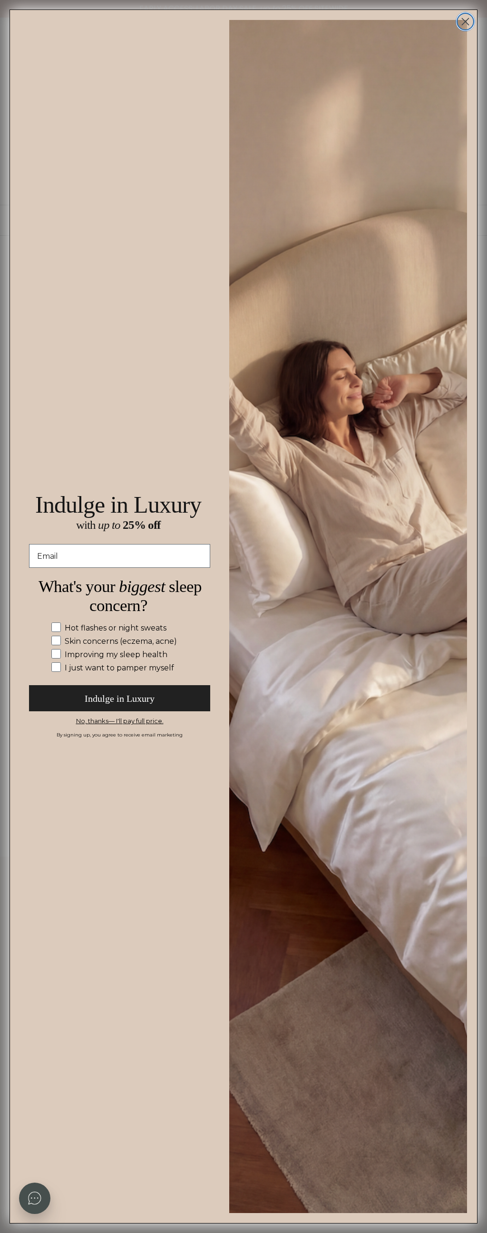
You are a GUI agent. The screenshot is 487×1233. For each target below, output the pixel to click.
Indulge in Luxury (120, 698)
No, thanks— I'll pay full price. (120, 721)
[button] (34, 1198)
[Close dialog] (465, 21)
